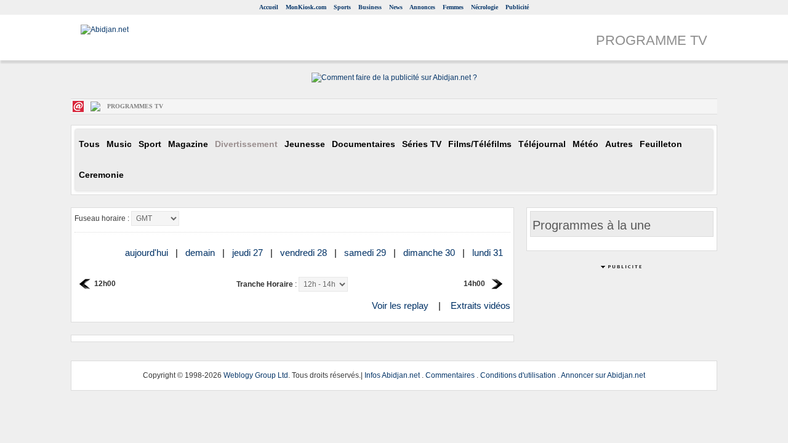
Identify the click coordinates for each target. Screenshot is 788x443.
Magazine (188, 144)
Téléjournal (542, 144)
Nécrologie (484, 7)
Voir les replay (400, 305)
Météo (585, 144)
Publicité (517, 7)
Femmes (453, 7)
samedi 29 (366, 252)
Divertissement (246, 144)
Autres (619, 144)
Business (370, 7)
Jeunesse (304, 144)
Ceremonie (101, 175)
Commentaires (450, 375)
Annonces (422, 7)
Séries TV (421, 144)
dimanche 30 (430, 252)
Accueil (268, 7)
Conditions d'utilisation (518, 375)
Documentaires (363, 144)
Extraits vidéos (480, 305)
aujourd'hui (148, 252)
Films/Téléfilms (480, 144)
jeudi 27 (248, 252)
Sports (342, 7)
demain (201, 252)
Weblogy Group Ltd (255, 375)
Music (119, 144)
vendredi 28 (304, 252)
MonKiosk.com (306, 7)
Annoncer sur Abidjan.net (603, 375)
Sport (150, 144)
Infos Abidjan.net (392, 375)
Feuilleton (661, 144)
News (396, 7)
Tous (89, 144)
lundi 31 (488, 252)
